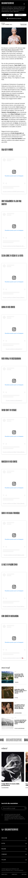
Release (3, 848)
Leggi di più (16, 11)
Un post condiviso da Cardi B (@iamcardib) (14, 555)
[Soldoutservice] (2, 829)
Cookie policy (14, 874)
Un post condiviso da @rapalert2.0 (14, 349)
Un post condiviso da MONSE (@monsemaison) (14, 191)
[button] (14, 18)
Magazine (4, 838)
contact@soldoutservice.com (10, 868)
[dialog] (14, 11)
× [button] (24, 4)
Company (4, 854)
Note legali (24, 874)
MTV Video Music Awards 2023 (10, 49)
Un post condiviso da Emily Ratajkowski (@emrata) (15, 246)
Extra (3, 843)
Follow (3, 859)
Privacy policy (4, 874)
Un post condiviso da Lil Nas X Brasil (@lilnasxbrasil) (15, 606)
